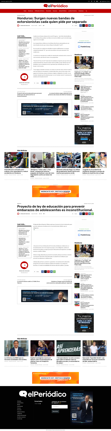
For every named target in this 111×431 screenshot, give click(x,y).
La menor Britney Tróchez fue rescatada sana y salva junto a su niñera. (87, 108)
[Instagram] (91, 1)
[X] (94, 1)
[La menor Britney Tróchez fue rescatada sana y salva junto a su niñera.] (77, 107)
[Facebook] (89, 1)
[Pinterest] (86, 25)
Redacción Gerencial (25, 25)
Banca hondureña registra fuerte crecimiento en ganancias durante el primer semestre (87, 117)
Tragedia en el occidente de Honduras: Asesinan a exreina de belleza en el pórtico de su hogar (93, 171)
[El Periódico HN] (55, 6)
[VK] (89, 25)
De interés (20, 48)
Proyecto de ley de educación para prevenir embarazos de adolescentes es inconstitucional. (29, 95)
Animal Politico (83, 85)
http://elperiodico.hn (24, 84)
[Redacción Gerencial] (18, 25)
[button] (86, 11)
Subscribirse (55, 411)
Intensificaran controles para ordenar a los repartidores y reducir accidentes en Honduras (24, 53)
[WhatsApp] (92, 25)
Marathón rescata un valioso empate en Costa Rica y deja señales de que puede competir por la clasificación (87, 99)
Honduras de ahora (21, 15)
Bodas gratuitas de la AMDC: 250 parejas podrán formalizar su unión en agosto (86, 88)
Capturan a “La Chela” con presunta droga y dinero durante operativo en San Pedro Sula (83, 74)
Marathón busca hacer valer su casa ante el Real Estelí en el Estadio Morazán (24, 43)
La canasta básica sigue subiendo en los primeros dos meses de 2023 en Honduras (60, 94)
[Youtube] (97, 1)
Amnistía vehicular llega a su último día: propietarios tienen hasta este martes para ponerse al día (68, 171)
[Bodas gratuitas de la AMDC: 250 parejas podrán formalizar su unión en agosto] (77, 87)
